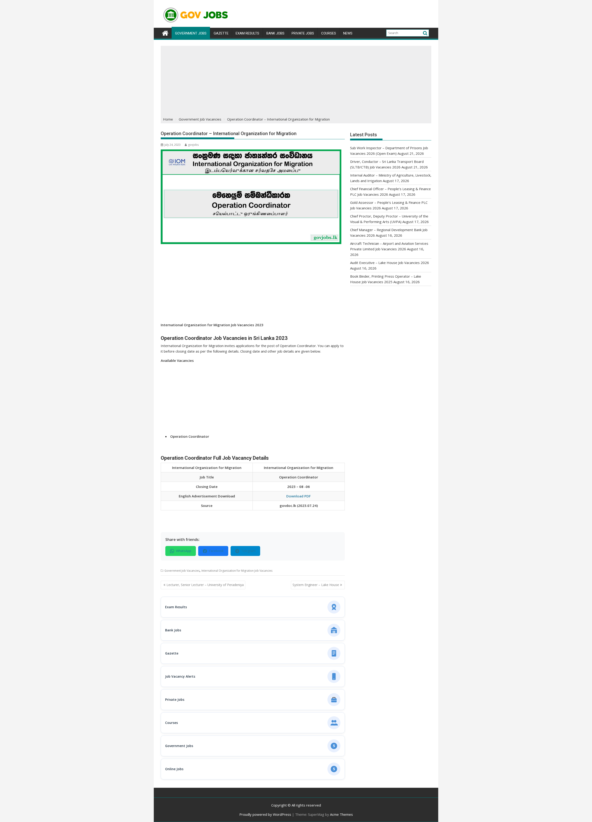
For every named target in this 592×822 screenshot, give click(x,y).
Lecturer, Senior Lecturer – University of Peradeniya (205, 585)
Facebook (216, 551)
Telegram (248, 551)
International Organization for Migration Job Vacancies (236, 571)
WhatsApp (183, 551)
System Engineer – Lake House (316, 585)
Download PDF (298, 496)
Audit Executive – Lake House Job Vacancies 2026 (389, 262)
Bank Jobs (275, 33)
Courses (328, 33)
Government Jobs (191, 33)
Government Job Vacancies (182, 571)
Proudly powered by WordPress (265, 814)
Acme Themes (341, 814)
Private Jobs (303, 33)
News (347, 33)
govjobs (193, 145)
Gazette (221, 33)
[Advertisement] (296, 80)
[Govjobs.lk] (165, 32)
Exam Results (247, 33)
